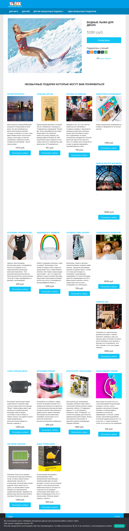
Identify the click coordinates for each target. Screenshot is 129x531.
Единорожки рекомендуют (108, 94)
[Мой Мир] (95, 52)
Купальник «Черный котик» (20, 232)
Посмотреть (104, 40)
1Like (10, 516)
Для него (13, 11)
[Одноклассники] (91, 52)
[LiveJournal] (102, 52)
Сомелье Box (102, 302)
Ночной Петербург (15, 94)
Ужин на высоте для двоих (109, 163)
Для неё (26, 11)
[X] (98, 52)
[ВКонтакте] (88, 52)
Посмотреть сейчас (20, 153)
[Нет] (126, 524)
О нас (117, 516)
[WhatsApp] (105, 52)
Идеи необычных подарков (82, 11)
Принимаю (119, 526)
